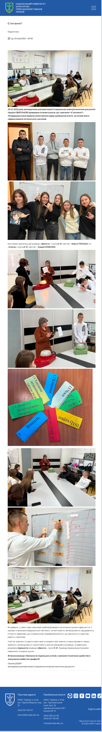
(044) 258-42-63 (51, 715)
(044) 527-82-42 (25, 710)
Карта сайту (95, 709)
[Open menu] (94, 8)
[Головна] (10, 700)
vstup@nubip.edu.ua (53, 723)
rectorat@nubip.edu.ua (28, 714)
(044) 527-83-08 (51, 718)
